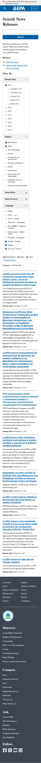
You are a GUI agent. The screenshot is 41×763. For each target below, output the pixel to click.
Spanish (24, 582)
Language (9, 206)
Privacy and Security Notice (14, 661)
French (23, 590)
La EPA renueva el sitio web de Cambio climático (18, 560)
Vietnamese (25, 601)
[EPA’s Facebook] (5, 750)
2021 (30, 257)
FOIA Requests (9, 729)
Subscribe (7, 695)
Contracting (8, 641)
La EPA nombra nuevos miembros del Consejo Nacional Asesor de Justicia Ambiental (20, 500)
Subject (8, 137)
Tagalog (6, 601)
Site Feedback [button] (8, 737)
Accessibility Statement (12, 633)
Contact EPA (8, 717)
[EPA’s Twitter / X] (10, 750)
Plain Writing (8, 657)
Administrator (10, 257)
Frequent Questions (11, 733)
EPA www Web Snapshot (13, 645)
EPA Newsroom (12, 62)
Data (5, 675)
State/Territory (11, 199)
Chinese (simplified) (28, 586)
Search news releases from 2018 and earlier (17, 67)
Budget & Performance (12, 637)
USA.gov (6, 699)
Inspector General (10, 679)
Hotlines (6, 725)
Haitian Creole (8, 593)
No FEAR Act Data (11, 653)
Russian (24, 597)
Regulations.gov (9, 691)
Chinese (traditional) (10, 590)
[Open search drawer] (5, 8)
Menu (35, 8)
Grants (6, 649)
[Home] (19, 8)
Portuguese (7, 597)
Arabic (5, 586)
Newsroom (7, 687)
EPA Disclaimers (10, 721)
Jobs (4, 683)
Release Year (10, 80)
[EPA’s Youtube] (15, 750)
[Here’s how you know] (20, 2)
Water (21, 257)
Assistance (7, 582)
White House (8, 704)
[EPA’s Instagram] (20, 750)
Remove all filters (9, 260)
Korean (24, 593)
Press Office (10, 193)
